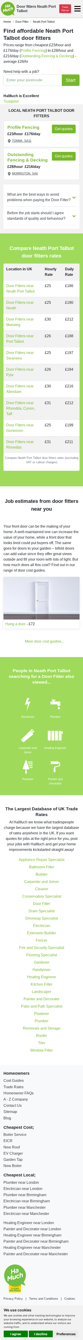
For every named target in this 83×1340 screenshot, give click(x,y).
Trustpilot (10, 101)
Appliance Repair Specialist (41, 860)
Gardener (41, 962)
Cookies (69, 1298)
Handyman (41, 970)
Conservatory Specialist (41, 896)
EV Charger (13, 1153)
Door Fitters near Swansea (20, 355)
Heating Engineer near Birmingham (32, 1235)
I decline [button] (40, 1334)
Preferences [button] (66, 1334)
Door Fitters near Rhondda (20, 444)
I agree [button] (15, 1334)
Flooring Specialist (41, 955)
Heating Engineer (55, 748)
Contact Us (12, 1105)
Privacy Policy (13, 1298)
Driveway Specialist (41, 918)
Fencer (41, 940)
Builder (41, 874)
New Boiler (12, 1166)
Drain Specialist (42, 911)
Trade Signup (65, 8)
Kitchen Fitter (41, 984)
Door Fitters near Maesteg (20, 322)
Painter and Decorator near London (32, 1229)
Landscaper (41, 992)
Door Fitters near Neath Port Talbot (20, 288)
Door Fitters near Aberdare (20, 389)
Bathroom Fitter (41, 867)
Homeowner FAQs (18, 1093)
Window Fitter (41, 1050)
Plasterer (27, 779)
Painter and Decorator (41, 999)
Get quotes (64, 129)
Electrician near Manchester (26, 1214)
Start (71, 80)
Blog (7, 1118)
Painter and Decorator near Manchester (35, 1254)
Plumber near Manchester (24, 1207)
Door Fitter (41, 904)
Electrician (27, 716)
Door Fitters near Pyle (20, 372)
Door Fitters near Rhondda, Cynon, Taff (20, 408)
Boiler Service (15, 1135)
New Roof (11, 1147)
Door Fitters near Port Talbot (20, 338)
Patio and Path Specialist (41, 1006)
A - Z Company (15, 1099)
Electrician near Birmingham (26, 1201)
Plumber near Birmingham (24, 1195)
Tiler (41, 1043)
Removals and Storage (41, 1028)
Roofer (41, 1036)
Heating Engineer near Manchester (32, 1248)
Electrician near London (22, 1189)
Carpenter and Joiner (41, 882)
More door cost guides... (44, 641)
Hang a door (15, 624)
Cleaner (41, 889)
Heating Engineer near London (28, 1223)
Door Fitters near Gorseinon (20, 428)
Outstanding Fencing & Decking (47, 56)
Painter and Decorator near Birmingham (35, 1241)
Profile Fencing (33, 50)
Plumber (55, 716)
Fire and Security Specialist (41, 948)
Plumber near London (21, 1182)
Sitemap (10, 1112)
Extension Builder (41, 933)
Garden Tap (13, 1160)
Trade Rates (13, 1087)
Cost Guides (13, 1080)
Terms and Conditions (43, 1298)
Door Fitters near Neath (20, 305)
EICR (7, 1141)
